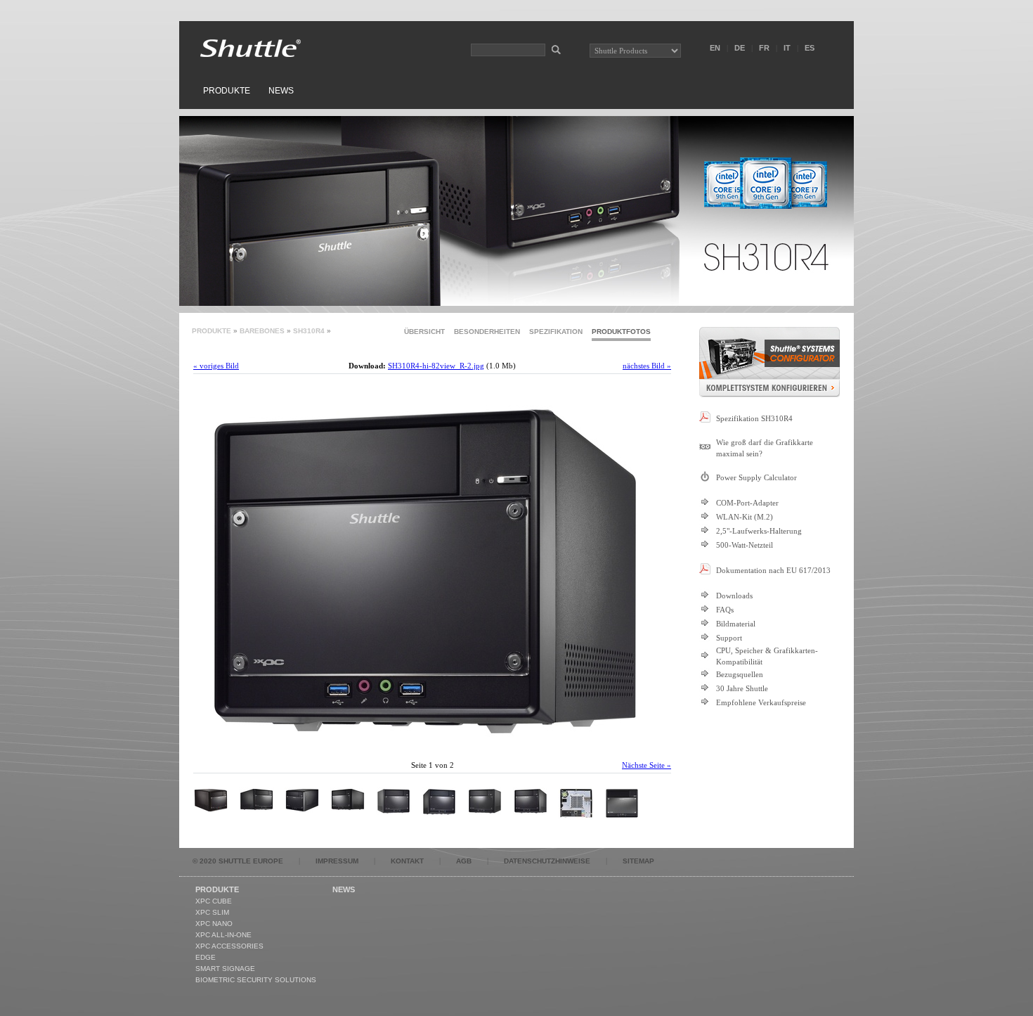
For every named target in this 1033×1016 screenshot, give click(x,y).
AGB (464, 861)
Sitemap (638, 861)
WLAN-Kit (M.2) (744, 517)
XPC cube (213, 901)
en (715, 48)
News (281, 91)
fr (764, 48)
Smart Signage (225, 968)
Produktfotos (621, 331)
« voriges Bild (216, 365)
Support (729, 638)
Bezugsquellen (739, 674)
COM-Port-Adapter (747, 503)
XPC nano (214, 923)
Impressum (337, 861)
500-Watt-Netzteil (744, 545)
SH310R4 (309, 331)
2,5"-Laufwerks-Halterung (759, 531)
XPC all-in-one (223, 935)
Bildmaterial (735, 623)
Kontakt (407, 861)
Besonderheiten (487, 331)
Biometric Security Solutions (255, 980)
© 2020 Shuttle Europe (238, 861)
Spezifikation (556, 331)
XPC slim (212, 912)
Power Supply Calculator (756, 477)
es (809, 48)
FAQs (725, 609)
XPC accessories (229, 946)
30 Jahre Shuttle (742, 688)
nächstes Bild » (647, 365)
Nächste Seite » (646, 765)
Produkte (226, 91)
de (739, 48)
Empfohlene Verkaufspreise (761, 702)
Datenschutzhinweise (547, 861)
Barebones (262, 331)
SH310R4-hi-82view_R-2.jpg (436, 365)
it (787, 48)
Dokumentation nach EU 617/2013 (773, 570)
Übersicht (424, 331)
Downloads (734, 595)
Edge (205, 957)
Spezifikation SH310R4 (754, 418)
